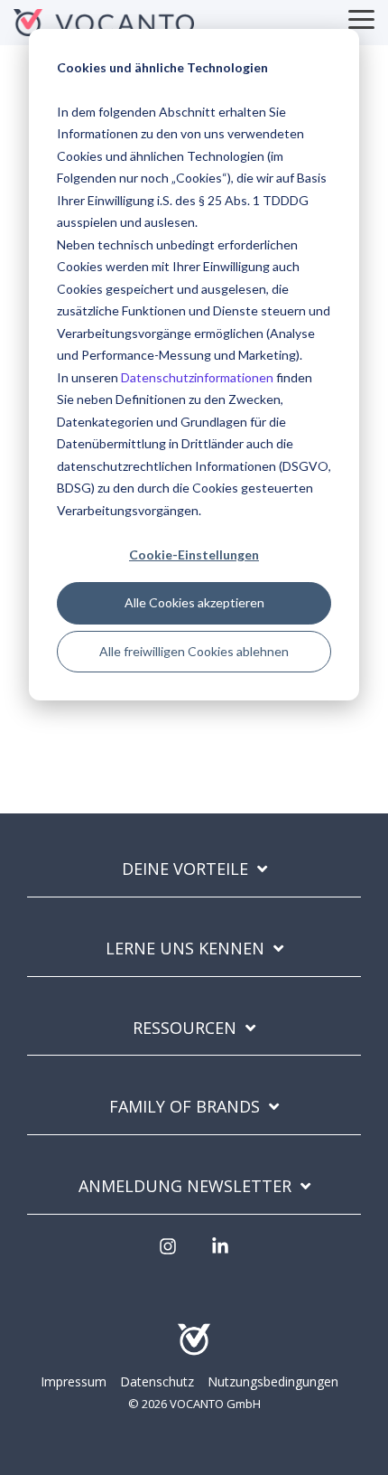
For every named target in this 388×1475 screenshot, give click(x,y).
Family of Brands (184, 1106)
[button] (361, 18)
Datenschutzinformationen (197, 377)
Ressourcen (184, 1028)
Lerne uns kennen (185, 948)
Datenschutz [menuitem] (157, 1381)
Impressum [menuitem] (73, 1381)
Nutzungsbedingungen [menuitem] (273, 1381)
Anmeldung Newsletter (185, 1186)
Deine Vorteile (185, 869)
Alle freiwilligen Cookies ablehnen (194, 651)
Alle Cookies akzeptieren (194, 602)
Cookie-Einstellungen (194, 554)
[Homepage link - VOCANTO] (194, 1352)
